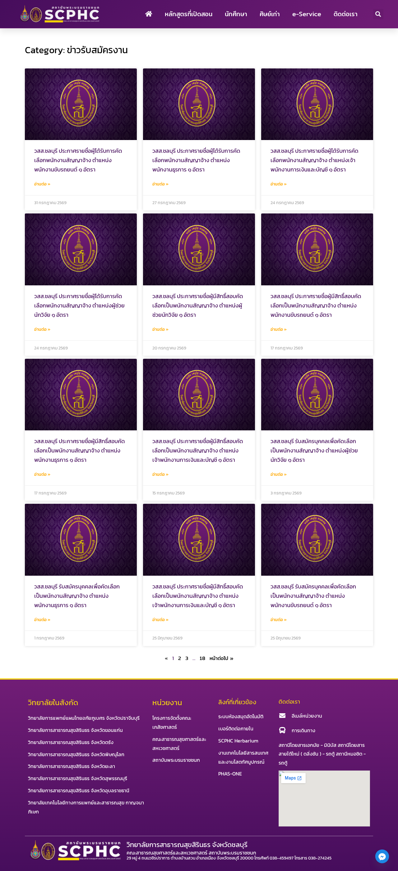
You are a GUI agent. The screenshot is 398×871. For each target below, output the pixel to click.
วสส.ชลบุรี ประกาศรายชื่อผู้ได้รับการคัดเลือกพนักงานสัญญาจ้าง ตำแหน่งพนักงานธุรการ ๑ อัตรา (196, 160)
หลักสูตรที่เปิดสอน (188, 14)
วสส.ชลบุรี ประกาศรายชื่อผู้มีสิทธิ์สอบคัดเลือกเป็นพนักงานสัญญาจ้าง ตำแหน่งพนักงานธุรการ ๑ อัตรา (79, 450)
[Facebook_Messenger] (382, 856)
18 (202, 658)
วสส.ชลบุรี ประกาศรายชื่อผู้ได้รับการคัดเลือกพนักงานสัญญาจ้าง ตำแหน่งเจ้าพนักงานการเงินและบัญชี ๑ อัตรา (315, 160)
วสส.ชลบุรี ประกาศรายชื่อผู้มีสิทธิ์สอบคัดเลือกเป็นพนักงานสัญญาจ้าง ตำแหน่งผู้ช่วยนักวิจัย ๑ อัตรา (197, 305)
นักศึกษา (236, 14)
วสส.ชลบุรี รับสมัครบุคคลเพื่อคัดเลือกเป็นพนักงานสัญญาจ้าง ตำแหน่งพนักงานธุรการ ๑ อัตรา (77, 595)
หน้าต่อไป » (222, 658)
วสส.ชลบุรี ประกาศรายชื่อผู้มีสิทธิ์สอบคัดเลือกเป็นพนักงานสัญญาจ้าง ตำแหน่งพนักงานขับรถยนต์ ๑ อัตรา (316, 305)
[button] (378, 14)
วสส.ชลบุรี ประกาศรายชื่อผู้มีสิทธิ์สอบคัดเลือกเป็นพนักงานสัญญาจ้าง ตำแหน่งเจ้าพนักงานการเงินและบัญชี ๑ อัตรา (197, 450)
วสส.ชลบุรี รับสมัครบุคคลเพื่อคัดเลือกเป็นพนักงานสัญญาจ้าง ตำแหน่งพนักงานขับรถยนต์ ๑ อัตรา (313, 595)
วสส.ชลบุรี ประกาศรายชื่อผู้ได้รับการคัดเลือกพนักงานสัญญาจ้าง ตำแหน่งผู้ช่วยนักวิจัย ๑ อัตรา (79, 305)
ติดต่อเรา (346, 14)
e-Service (306, 14)
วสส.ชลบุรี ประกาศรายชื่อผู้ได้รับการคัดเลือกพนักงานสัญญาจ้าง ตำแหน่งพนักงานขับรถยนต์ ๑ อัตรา (78, 160)
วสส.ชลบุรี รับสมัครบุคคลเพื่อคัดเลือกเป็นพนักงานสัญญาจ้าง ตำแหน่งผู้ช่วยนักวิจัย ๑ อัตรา (314, 450)
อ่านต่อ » (42, 184)
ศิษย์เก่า (270, 14)
